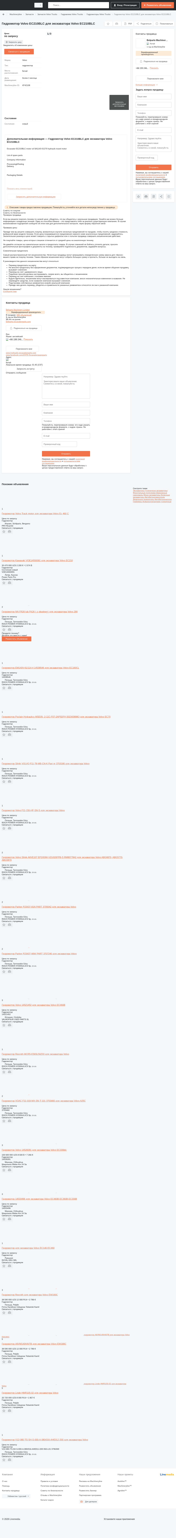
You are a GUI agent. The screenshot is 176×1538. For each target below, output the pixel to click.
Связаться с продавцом (19, 51)
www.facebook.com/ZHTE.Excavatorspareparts (26, 355)
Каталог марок (47, 1500)
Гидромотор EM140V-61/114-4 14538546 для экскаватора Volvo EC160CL (40, 667)
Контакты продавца (11, 1490)
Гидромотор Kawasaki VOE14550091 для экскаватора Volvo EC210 (37, 560)
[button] (108, 23)
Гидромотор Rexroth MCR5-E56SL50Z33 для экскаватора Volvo (35, 1054)
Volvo (24, 60)
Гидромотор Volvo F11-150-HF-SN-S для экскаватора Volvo (33, 810)
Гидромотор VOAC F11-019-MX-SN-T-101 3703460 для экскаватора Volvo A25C (44, 1101)
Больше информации (145, 85)
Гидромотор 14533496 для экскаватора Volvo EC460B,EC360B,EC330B (39, 1199)
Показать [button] (28, 339)
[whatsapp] (7, 343)
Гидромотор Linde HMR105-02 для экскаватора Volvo (30, 1393)
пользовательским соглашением (150, 177)
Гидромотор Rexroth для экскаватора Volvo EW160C (30, 1294)
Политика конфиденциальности (55, 1486)
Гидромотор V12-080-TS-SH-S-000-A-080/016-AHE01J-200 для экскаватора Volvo (45, 1439)
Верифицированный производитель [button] (26, 312)
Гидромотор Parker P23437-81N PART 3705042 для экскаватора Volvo (39, 906)
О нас (4, 1481)
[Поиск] (51, 5)
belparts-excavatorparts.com (18, 321)
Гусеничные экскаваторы (156, 490)
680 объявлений (24, 315)
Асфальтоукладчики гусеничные (156, 501)
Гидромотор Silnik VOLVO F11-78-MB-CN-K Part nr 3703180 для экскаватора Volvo (45, 763)
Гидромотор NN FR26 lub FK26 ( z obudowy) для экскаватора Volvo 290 (40, 611)
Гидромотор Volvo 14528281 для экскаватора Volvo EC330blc (34, 1150)
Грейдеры (137, 501)
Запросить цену (15, 42)
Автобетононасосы (163, 499)
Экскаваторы (139, 490)
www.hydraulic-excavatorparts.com (21, 353)
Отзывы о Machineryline (51, 1495)
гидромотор (27, 65)
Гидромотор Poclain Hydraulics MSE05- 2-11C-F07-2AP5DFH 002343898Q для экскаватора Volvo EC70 (56, 716)
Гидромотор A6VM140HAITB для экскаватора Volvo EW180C (34, 1344)
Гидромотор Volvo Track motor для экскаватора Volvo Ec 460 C (35, 513)
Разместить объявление (17, 639)
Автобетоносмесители (155, 497)
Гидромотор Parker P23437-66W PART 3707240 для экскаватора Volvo (39, 953)
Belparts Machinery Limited (18, 310)
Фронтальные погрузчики (144, 493)
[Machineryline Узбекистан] (16, 5)
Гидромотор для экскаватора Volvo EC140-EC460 (28, 1248)
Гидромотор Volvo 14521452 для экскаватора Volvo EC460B (33, 1005)
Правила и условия (49, 1481)
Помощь (6, 1486)
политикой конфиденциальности (150, 175)
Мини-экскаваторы (152, 495)
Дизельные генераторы (144, 499)
